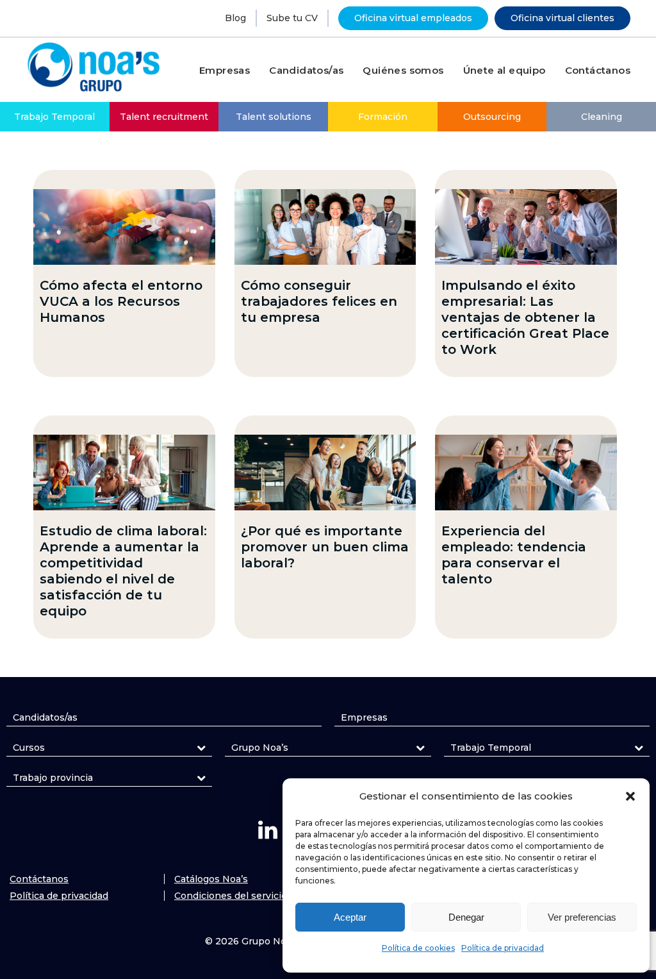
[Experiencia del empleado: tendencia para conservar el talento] (526, 472)
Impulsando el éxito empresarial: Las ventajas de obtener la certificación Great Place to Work (525, 317)
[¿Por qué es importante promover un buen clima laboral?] (325, 472)
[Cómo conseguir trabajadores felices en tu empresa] (325, 227)
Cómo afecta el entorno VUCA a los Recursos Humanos (121, 301)
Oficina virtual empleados (413, 18)
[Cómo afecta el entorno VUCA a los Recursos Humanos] (124, 227)
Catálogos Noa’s (211, 879)
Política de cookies (418, 948)
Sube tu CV (292, 18)
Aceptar (350, 917)
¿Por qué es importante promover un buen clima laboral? (325, 547)
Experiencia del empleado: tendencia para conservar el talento (513, 555)
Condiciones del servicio (230, 896)
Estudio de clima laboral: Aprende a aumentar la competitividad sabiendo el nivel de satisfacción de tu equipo (123, 571)
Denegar (466, 917)
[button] (630, 796)
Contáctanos (39, 879)
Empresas (364, 717)
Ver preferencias (582, 917)
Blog (235, 18)
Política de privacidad (502, 948)
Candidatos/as (45, 717)
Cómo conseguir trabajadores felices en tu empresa (319, 301)
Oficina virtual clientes (562, 18)
